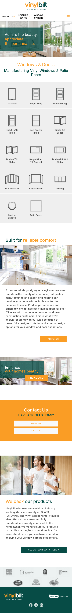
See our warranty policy (43, 549)
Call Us (36, 430)
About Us (53, 339)
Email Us (36, 423)
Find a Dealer (36, 378)
